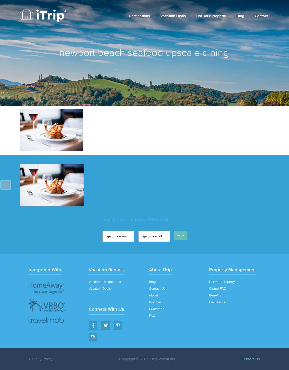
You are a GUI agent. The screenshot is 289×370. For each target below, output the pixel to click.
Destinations (139, 16)
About (153, 295)
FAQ (152, 316)
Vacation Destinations (105, 282)
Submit (180, 235)
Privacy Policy (40, 359)
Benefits (215, 295)
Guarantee (156, 309)
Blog (240, 16)
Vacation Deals (173, 16)
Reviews (155, 302)
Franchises (217, 302)
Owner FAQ (217, 289)
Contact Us (157, 289)
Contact (261, 16)
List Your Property (211, 16)
